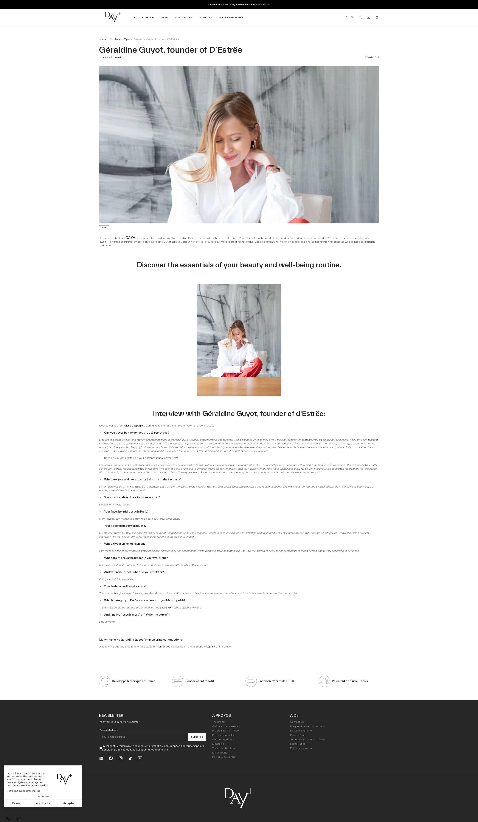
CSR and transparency (226, 726)
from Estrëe (160, 432)
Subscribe (197, 736)
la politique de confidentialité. (151, 749)
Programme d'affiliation (226, 730)
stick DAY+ (166, 607)
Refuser (16, 803)
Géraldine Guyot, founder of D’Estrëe (156, 39)
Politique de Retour (224, 757)
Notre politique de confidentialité (23, 790)
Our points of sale (223, 739)
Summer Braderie (144, 17)
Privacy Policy (298, 735)
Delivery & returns (301, 730)
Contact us (297, 721)
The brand (218, 721)
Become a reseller (223, 735)
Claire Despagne (134, 425)
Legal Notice (297, 743)
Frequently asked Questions (307, 726)
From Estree (163, 646)
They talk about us (223, 748)
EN (352, 17)
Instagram (209, 646)
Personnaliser (43, 803)
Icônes (104, 227)
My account (219, 752)
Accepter (69, 803)
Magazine (218, 743)
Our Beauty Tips (119, 39)
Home (102, 39)
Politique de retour (301, 748)
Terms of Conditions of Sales (308, 739)
